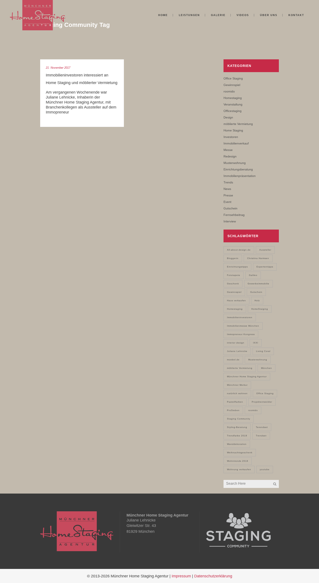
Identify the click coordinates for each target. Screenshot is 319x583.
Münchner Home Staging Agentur (247, 376)
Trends (228, 182)
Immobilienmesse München (243, 326)
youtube (265, 469)
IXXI (255, 343)
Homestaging (233, 98)
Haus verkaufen (236, 300)
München (266, 368)
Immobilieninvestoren (239, 317)
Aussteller (265, 250)
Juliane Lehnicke (237, 351)
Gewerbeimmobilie (258, 283)
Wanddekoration (237, 444)
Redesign (230, 156)
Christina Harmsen (258, 258)
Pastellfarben (235, 402)
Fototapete (233, 275)
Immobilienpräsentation (240, 176)
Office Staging (233, 78)
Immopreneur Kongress (241, 334)
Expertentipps (265, 267)
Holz (257, 300)
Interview (230, 221)
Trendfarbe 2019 (237, 435)
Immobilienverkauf (236, 143)
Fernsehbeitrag (234, 215)
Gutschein (230, 208)
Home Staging (233, 130)
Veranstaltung (233, 104)
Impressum (181, 576)
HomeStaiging (259, 309)
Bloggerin (232, 258)
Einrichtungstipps (237, 267)
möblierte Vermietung (238, 124)
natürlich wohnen (237, 393)
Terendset (262, 427)
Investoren (231, 137)
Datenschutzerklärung (213, 576)
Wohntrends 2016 (237, 461)
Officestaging (233, 111)
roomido (229, 91)
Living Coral (263, 351)
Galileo (253, 275)
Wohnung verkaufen (239, 469)
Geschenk (233, 283)
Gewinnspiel (232, 85)
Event (227, 202)
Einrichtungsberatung (238, 169)
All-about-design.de (239, 250)
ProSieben (233, 410)
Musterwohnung (235, 163)
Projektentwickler (262, 402)
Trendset (261, 435)
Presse (228, 195)
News (227, 189)
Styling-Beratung (237, 427)
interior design (235, 343)
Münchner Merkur (237, 385)
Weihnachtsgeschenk (239, 452)
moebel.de (233, 359)
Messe (228, 150)
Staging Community (238, 419)
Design (228, 117)
